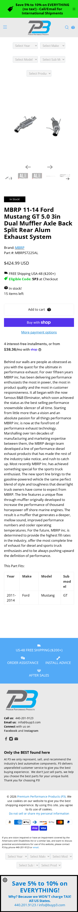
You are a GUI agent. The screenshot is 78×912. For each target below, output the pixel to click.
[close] (5, 880)
